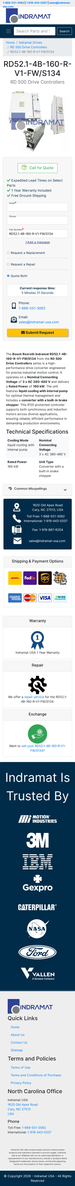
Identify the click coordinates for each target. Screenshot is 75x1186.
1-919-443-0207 (36, 2)
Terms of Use (20, 1067)
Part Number (15, 229)
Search (64, 31)
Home (10, 42)
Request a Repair (23, 264)
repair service (34, 697)
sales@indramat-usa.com (39, 322)
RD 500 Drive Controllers (28, 47)
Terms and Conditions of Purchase (36, 1075)
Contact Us (19, 1042)
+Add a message (37, 242)
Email (12, 203)
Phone (12, 216)
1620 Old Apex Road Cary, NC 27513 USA (23, 1109)
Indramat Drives (30, 42)
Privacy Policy (21, 1083)
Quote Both (19, 276)
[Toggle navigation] (8, 31)
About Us (17, 1035)
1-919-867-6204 (51, 530)
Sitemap (17, 1050)
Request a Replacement (28, 253)
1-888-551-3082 (13, 2)
